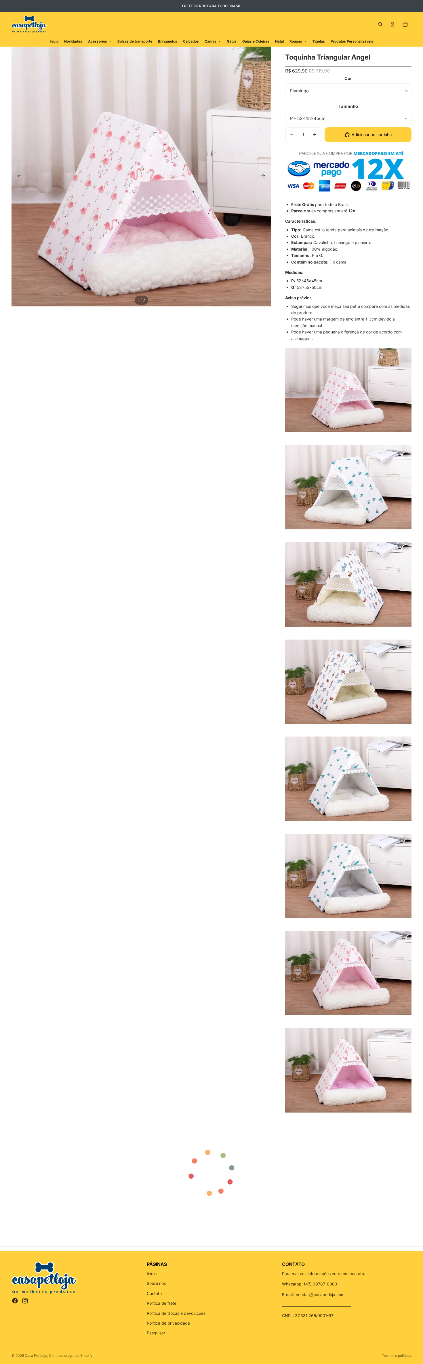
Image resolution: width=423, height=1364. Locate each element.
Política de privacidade (168, 1323)
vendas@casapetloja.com (320, 1294)
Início (152, 1273)
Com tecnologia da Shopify (71, 1355)
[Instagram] (25, 1300)
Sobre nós (156, 1283)
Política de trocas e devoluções (176, 1313)
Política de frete (161, 1303)
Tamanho (348, 106)
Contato (154, 1293)
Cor (348, 78)
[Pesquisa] (380, 24)
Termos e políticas (396, 1355)
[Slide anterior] (18, 176)
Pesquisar (156, 1332)
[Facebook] (15, 1300)
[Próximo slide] (265, 176)
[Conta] (392, 24)
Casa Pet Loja (36, 1355)
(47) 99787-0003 (320, 1283)
